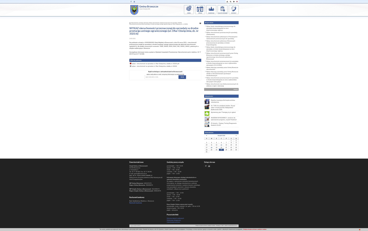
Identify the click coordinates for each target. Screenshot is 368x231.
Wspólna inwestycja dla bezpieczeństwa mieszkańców (223, 101)
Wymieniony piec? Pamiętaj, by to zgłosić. (223, 112)
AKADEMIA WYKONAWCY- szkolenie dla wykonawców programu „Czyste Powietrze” (224, 118)
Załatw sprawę (222, 13)
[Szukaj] (230, 1)
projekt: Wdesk (136, 225)
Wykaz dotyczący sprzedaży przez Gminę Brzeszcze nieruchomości (222, 68)
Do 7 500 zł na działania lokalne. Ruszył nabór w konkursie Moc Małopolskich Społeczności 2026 (223, 107)
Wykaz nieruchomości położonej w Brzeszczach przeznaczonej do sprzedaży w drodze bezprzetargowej (220, 43)
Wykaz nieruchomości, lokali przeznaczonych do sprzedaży (163, 22)
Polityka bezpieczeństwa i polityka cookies (205, 225)
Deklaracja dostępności (174, 220)
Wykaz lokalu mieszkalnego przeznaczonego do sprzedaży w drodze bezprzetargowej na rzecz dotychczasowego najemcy (220, 49)
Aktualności (209, 96)
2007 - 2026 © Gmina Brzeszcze (229, 225)
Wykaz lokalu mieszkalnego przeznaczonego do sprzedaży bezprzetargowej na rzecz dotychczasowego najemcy (220, 28)
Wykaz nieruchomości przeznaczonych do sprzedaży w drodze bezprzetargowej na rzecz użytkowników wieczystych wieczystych (222, 79)
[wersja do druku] (200, 23)
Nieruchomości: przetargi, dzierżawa (139, 22)
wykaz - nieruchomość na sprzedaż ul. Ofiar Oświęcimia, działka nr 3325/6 (154, 66)
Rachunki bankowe (135, 203)
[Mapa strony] (227, 1)
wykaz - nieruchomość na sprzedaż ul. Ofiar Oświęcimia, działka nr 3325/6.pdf (155, 63)
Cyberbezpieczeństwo (173, 222)
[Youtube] (134, 1)
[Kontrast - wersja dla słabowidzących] (233, 1)
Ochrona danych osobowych (175, 218)
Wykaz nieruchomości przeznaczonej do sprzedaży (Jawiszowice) (221, 33)
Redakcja (218, 225)
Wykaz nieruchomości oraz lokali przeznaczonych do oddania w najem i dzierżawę (222, 85)
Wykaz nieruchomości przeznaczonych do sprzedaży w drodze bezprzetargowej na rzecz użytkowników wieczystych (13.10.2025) (222, 63)
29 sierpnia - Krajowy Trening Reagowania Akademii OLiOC (224, 124)
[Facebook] (131, 1)
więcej (236, 89)
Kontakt (233, 13)
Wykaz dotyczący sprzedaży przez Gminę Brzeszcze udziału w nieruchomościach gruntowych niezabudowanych (222, 73)
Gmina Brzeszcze (148, 6)
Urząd (200, 13)
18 (211, 147)
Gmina (189, 13)
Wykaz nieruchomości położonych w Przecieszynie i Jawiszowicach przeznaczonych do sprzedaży (222, 37)
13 (221, 145)
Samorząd (211, 13)
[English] (237, 1)
